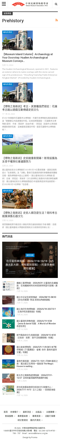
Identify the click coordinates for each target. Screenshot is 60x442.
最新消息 (30, 255)
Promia (34, 437)
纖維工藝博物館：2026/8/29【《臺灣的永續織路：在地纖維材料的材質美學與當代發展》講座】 (37, 285)
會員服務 (9, 416)
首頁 (6, 412)
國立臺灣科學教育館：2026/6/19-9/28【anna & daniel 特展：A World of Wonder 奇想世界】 (36, 323)
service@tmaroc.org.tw (37, 433)
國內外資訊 (7, 32)
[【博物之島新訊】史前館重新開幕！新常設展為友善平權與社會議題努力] (17, 144)
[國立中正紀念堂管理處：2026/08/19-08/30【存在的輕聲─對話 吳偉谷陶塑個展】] (8, 300)
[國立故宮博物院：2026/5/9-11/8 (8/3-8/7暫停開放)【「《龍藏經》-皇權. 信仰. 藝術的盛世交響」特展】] (8, 350)
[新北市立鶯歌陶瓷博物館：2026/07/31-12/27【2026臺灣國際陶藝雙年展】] (8, 378)
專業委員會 (23, 416)
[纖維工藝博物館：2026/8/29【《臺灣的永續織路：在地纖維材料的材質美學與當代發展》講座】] (8, 286)
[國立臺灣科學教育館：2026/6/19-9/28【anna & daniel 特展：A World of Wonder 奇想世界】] (8, 324)
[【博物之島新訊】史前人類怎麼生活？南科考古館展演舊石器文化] (17, 199)
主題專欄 (50, 412)
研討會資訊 (23, 420)
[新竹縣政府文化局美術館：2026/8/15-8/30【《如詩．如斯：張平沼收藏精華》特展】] (8, 338)
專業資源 (36, 416)
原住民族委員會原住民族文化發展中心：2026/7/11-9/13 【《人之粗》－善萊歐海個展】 (36, 389)
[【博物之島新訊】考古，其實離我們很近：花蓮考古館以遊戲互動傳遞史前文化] (17, 92)
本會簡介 (14, 412)
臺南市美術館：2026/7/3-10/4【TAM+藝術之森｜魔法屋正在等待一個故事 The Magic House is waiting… (37, 363)
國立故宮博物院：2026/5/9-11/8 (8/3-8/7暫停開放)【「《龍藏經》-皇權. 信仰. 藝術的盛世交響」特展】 (37, 349)
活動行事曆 (50, 416)
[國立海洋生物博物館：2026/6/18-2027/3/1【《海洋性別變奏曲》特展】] (8, 312)
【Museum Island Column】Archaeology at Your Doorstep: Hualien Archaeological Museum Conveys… (27, 57)
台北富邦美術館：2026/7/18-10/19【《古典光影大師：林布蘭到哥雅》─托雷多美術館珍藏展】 (30, 265)
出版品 (39, 412)
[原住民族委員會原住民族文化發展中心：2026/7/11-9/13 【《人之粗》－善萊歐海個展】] (8, 390)
